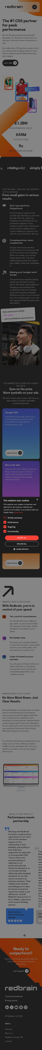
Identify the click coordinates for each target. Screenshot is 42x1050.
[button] (21, 549)
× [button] (37, 499)
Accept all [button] (21, 538)
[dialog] (21, 525)
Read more (18, 512)
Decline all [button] (22, 544)
